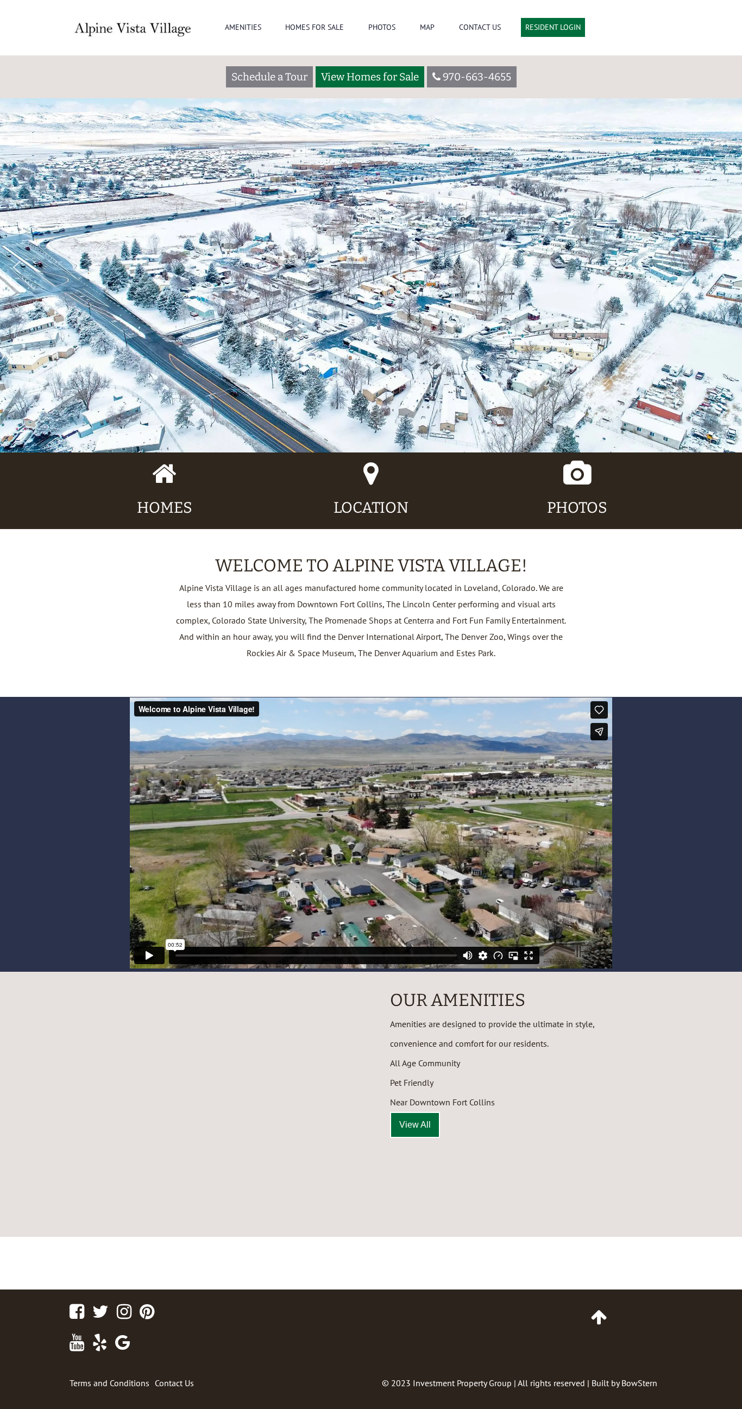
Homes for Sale (314, 27)
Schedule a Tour (269, 77)
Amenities (243, 27)
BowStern (639, 1382)
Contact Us (480, 27)
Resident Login (553, 27)
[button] (17, 267)
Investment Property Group (462, 1382)
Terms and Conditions (109, 1382)
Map (427, 27)
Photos (381, 27)
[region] (371, 226)
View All (415, 1124)
